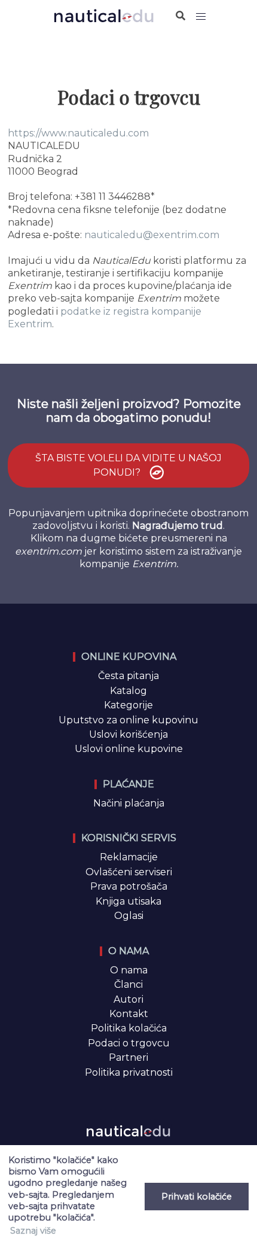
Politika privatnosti (129, 1072)
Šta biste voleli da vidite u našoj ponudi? (128, 465)
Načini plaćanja (128, 803)
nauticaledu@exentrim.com (151, 235)
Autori (128, 999)
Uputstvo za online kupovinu (128, 720)
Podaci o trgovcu (129, 1043)
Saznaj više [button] (33, 1230)
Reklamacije (129, 857)
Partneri (128, 1057)
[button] (200, 16)
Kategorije (128, 705)
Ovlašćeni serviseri (128, 872)
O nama (129, 970)
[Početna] (104, 15)
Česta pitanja (128, 675)
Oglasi (128, 915)
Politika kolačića (129, 1028)
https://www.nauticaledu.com (78, 133)
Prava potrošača (128, 886)
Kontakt (128, 1013)
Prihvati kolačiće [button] (196, 1196)
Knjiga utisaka (128, 901)
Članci (128, 984)
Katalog (128, 690)
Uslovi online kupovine (129, 748)
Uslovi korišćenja (128, 734)
